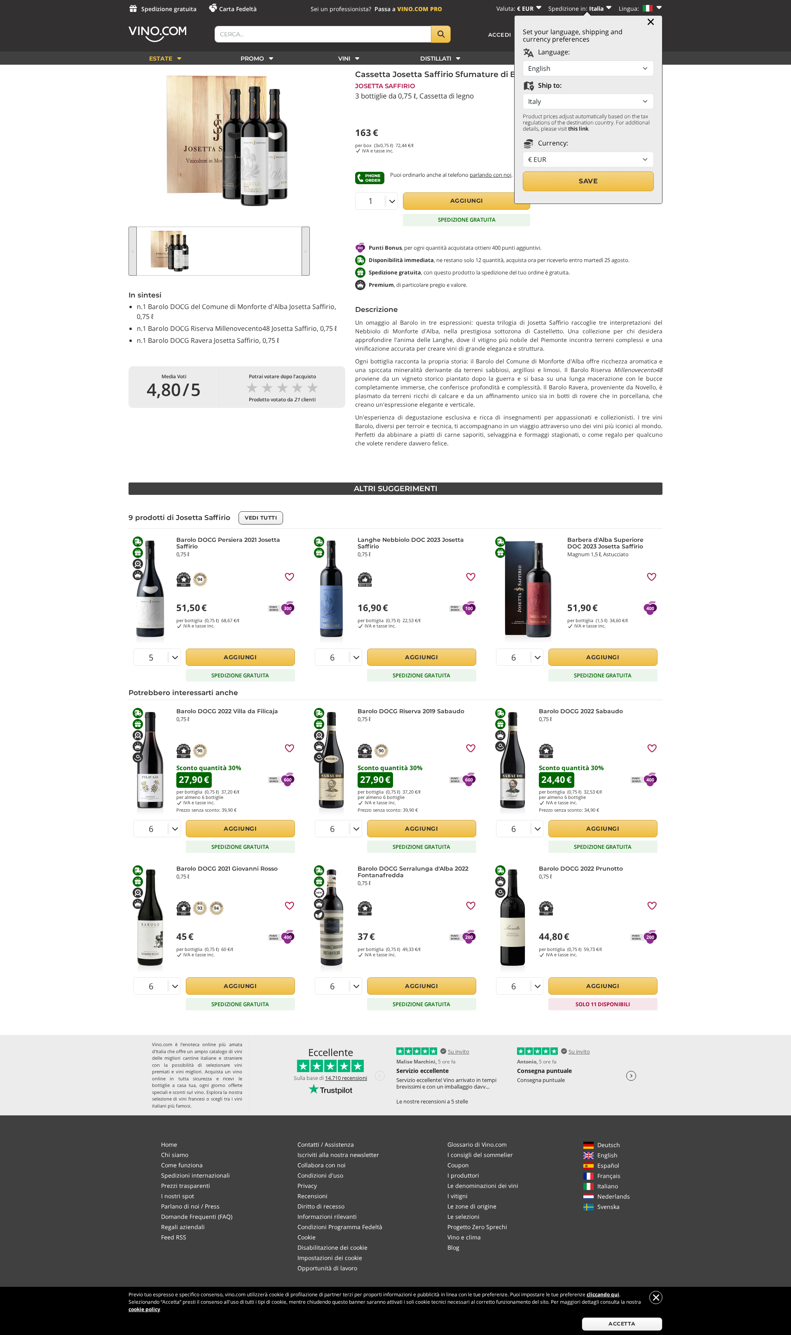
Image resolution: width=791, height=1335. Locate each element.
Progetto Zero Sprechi (477, 1227)
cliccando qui (603, 1294)
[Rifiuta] (655, 1297)
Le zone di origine (471, 1206)
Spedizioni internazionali (195, 1175)
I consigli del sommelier (480, 1155)
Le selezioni (463, 1216)
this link (578, 128)
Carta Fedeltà (238, 9)
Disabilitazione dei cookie (332, 1247)
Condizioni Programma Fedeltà (339, 1227)
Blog (453, 1247)
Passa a (408, 9)
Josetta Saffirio (385, 86)
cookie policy (144, 1309)
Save (588, 181)
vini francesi (192, 1099)
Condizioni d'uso (320, 1175)
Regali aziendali (183, 1227)
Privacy (307, 1186)
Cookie (306, 1237)
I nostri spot (177, 1196)
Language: (553, 51)
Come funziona (182, 1165)
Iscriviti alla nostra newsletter (338, 1155)
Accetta (622, 1324)
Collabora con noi (321, 1165)
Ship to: (549, 85)
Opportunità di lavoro (327, 1268)
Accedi (500, 34)
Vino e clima (464, 1237)
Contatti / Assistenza (325, 1144)
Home (169, 1144)
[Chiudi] (650, 22)
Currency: (552, 143)
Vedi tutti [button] (261, 518)
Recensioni (312, 1196)
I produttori (463, 1175)
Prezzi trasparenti (185, 1186)
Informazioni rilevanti (327, 1216)
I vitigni (457, 1196)
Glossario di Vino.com (477, 1144)
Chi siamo (174, 1155)
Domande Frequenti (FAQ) (196, 1216)
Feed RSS (173, 1237)
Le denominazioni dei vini (482, 1186)
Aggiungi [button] (466, 200)
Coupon (458, 1165)
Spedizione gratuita (169, 9)
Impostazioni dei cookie (329, 1258)
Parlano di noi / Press (190, 1206)
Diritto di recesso (320, 1206)
